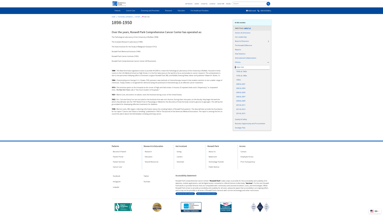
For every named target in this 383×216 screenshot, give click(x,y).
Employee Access (247, 157)
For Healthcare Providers (199, 10)
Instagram (117, 182)
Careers (196, 4)
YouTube (147, 182)
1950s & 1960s (241, 71)
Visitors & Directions (242, 33)
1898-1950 (240, 67)
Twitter (146, 176)
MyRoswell (252, 11)
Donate (228, 4)
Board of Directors (242, 41)
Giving (179, 152)
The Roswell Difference (125, 17)
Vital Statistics (240, 54)
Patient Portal (118, 157)
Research (168, 10)
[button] (268, 3)
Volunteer (180, 162)
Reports (238, 49)
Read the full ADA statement (185, 193)
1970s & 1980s (241, 76)
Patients (117, 10)
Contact (243, 152)
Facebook (116, 176)
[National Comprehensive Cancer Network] (191, 211)
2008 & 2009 (240, 101)
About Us (247, 28)
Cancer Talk (220, 4)
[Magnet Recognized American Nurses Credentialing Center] (123, 211)
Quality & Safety (241, 119)
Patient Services (119, 162)
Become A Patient (119, 152)
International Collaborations (245, 58)
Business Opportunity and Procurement (250, 123)
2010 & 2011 (240, 105)
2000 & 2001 (240, 84)
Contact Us (204, 4)
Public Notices (214, 167)
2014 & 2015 (240, 113)
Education (181, 10)
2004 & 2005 (240, 92)
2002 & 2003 (240, 88)
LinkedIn (116, 187)
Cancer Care (130, 10)
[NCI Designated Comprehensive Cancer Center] (226, 211)
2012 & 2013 (240, 109)
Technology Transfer (216, 162)
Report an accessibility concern (206, 193)
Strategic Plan (240, 128)
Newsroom (213, 157)
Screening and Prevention (150, 10)
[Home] (119, 5)
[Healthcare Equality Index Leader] (157, 211)
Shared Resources (151, 162)
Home (113, 17)
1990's (238, 80)
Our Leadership (241, 37)
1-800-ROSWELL (265, 11)
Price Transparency (248, 162)
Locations (212, 4)
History (137, 17)
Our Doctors (188, 4)
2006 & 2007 (240, 97)
